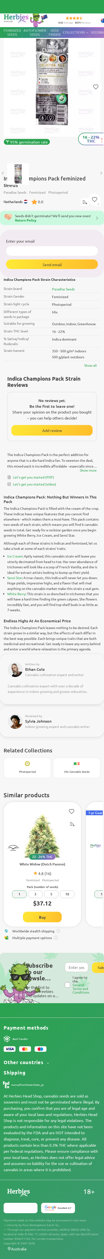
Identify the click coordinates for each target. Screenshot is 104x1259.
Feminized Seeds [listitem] (12, 32)
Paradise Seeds (63, 289)
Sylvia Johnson (38, 721)
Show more (88, 470)
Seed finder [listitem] (54, 32)
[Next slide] (101, 173)
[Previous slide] (3, 173)
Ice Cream (14, 556)
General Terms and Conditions (81, 988)
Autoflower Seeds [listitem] (34, 32)
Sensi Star (14, 578)
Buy (42, 917)
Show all (90, 365)
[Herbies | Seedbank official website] (27, 19)
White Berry (16, 594)
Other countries (24, 1062)
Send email (52, 264)
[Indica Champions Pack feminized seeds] (52, 92)
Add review (52, 430)
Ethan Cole (35, 669)
